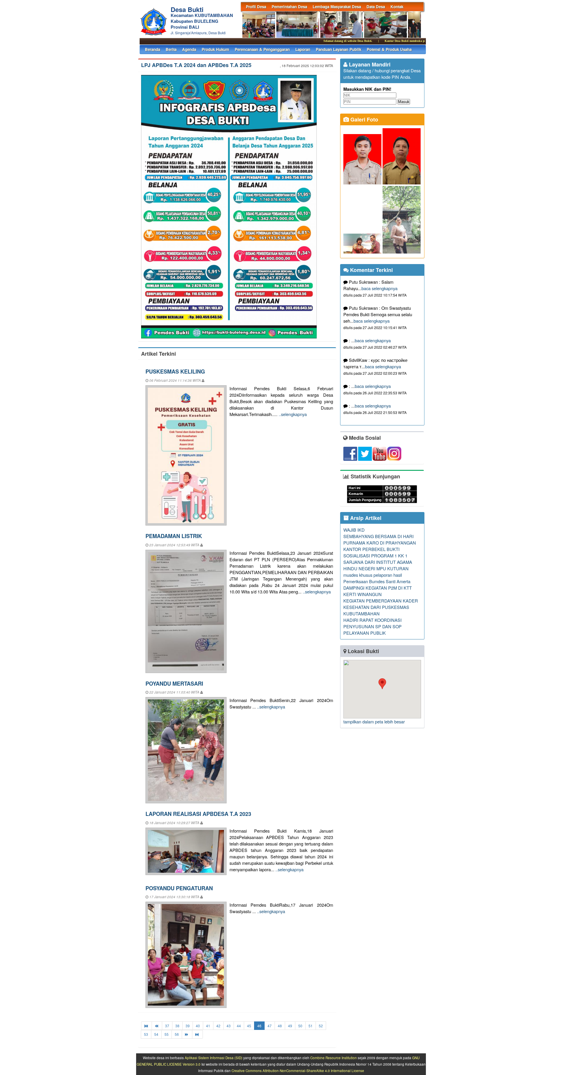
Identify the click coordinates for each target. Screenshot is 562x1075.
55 (167, 1034)
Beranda (152, 49)
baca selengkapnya (379, 288)
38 (177, 1025)
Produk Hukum (215, 49)
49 (290, 1025)
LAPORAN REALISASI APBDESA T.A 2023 (198, 814)
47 (270, 1025)
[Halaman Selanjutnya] (187, 1034)
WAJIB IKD (354, 530)
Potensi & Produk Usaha (389, 49)
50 (300, 1025)
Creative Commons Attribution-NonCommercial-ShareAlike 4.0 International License (298, 1070)
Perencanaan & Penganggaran (262, 49)
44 (239, 1025)
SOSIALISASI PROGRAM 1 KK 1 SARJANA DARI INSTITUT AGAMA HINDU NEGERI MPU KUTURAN (377, 561)
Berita (171, 49)
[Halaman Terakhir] (197, 1034)
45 (249, 1025)
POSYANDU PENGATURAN (179, 888)
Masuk (403, 102)
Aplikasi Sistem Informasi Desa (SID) (213, 1057)
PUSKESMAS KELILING (175, 371)
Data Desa (375, 6)
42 (218, 1025)
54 (156, 1034)
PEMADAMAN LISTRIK (173, 536)
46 (259, 1025)
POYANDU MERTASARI (174, 683)
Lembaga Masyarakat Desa (337, 6)
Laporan (302, 49)
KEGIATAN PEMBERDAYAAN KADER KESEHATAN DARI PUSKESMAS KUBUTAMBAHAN (380, 607)
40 (198, 1025)
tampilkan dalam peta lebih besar (374, 721)
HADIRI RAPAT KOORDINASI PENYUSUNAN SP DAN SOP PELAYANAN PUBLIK (372, 626)
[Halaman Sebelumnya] (157, 1025)
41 (208, 1025)
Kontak (396, 6)
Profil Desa (256, 6)
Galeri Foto (363, 119)
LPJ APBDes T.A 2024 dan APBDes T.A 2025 (196, 65)
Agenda (189, 49)
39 (188, 1025)
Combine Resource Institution (333, 1057)
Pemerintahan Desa (289, 6)
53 (146, 1034)
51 (311, 1025)
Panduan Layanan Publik (338, 49)
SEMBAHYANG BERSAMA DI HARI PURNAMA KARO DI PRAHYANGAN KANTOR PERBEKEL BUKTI (379, 542)
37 (167, 1025)
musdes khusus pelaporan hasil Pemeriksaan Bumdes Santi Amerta (376, 578)
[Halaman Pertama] (146, 1025)
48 (280, 1025)
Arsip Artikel (365, 518)
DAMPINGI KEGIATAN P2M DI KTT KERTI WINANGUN (377, 591)
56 (177, 1034)
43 (229, 1025)
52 (321, 1025)
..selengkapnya (293, 414)
